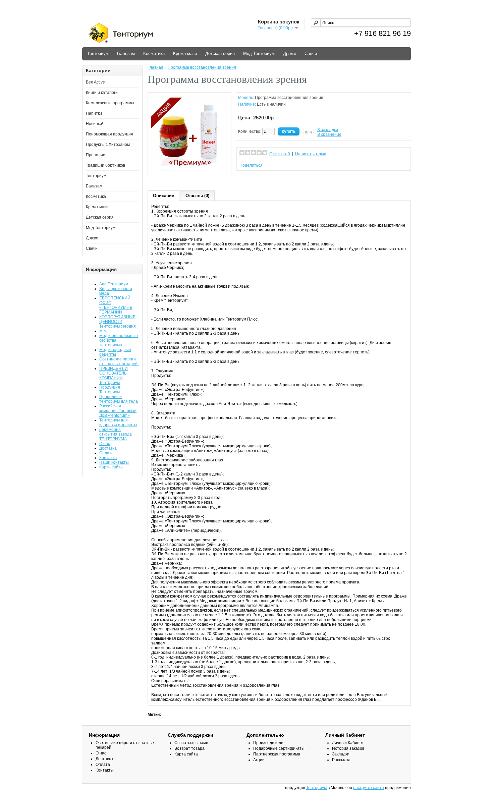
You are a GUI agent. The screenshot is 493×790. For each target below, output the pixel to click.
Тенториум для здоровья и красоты (118, 422)
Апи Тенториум (113, 284)
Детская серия (220, 53)
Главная (155, 67)
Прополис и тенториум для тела (118, 399)
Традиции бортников (105, 165)
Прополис (95, 155)
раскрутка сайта (368, 787)
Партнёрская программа (276, 754)
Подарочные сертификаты (279, 748)
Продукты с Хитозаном (108, 144)
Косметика (154, 53)
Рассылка (341, 759)
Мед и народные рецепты (115, 352)
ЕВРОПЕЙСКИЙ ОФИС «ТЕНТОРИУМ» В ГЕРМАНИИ (115, 305)
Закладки (340, 754)
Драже (289, 53)
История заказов (348, 748)
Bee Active (95, 82)
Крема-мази (185, 53)
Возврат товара (189, 748)
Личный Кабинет (348, 742)
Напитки (94, 113)
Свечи (311, 53)
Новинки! (94, 123)
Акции (259, 759)
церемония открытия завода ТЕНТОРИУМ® (115, 434)
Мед (103, 331)
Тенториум (98, 53)
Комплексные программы (110, 103)
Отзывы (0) (197, 195)
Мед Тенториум (259, 53)
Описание (163, 195)
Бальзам (126, 53)
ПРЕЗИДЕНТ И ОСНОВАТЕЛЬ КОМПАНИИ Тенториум (113, 375)
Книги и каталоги (102, 92)
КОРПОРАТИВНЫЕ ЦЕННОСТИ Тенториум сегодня (117, 322)
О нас (104, 443)
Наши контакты (114, 462)
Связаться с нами (191, 742)
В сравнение (329, 134)
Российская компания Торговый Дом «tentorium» (117, 411)
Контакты (108, 457)
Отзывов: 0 (279, 154)
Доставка (108, 448)
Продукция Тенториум (109, 389)
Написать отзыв (310, 154)
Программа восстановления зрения (202, 67)
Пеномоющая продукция (109, 134)
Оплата (106, 453)
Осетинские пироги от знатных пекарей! (119, 361)
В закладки (327, 129)
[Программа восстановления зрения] (189, 171)
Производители (268, 742)
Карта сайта (111, 467)
